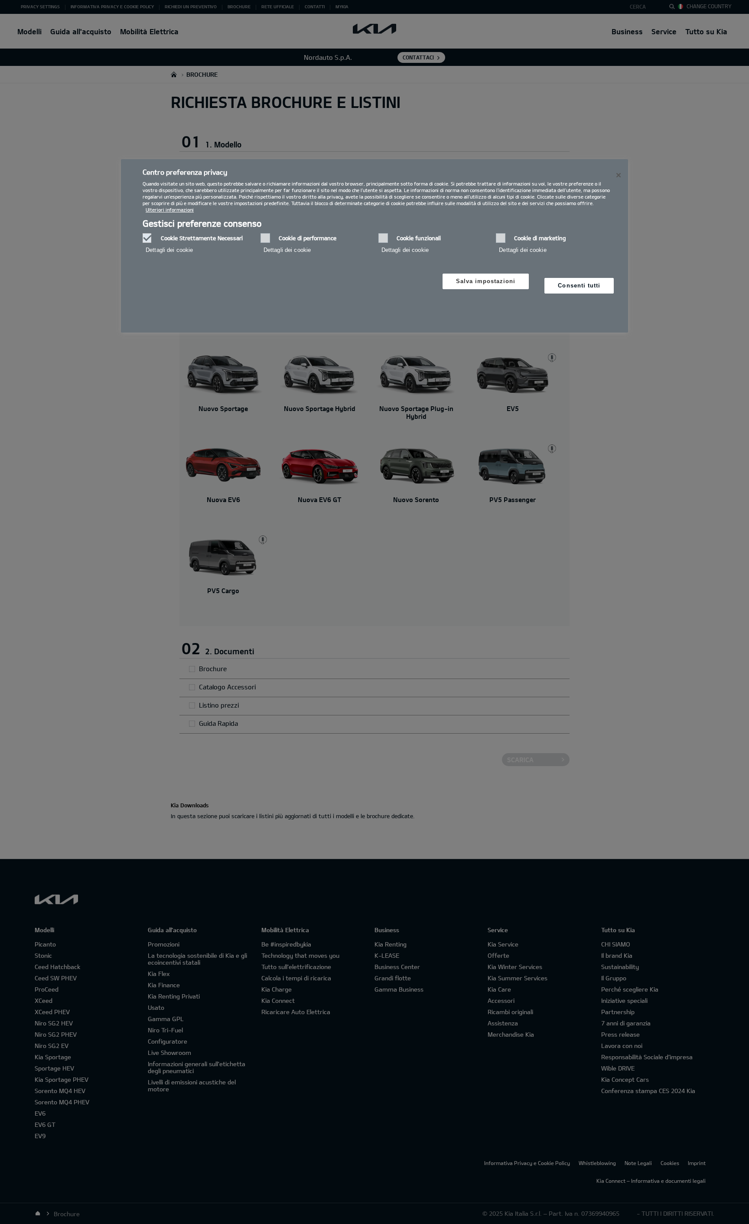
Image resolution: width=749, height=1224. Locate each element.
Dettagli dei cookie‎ (169, 250)
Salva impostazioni (486, 281)
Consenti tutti (579, 285)
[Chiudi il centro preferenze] (618, 175)
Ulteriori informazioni (170, 209)
